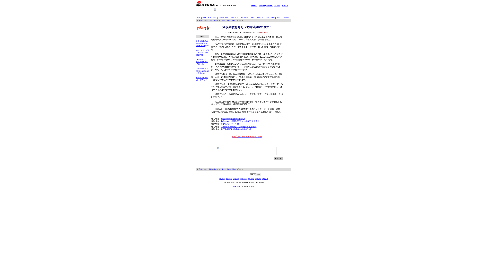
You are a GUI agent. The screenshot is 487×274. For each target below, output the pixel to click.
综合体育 (216, 20)
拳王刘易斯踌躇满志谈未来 (233, 119)
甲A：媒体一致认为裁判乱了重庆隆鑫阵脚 (202, 52)
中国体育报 (231, 20)
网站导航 (229, 179)
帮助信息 (265, 179)
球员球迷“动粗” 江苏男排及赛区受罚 (202, 61)
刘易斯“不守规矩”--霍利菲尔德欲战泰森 (238, 127)
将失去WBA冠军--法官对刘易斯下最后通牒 (240, 121)
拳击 (223, 20)
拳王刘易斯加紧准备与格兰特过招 (236, 129)
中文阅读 (243, 179)
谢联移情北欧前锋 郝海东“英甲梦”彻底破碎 (202, 43)
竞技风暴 (208, 20)
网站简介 (222, 179)
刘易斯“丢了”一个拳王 (231, 124)
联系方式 (251, 179)
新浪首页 (200, 20)
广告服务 (236, 179)
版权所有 (236, 186)
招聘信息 (258, 179)
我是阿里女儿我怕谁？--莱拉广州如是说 (202, 71)
